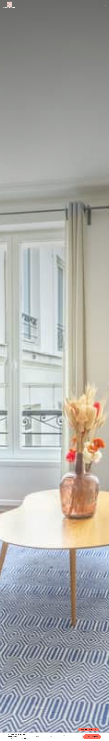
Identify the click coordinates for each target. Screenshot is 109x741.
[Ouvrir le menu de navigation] (105, 5)
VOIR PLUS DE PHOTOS (89, 729)
